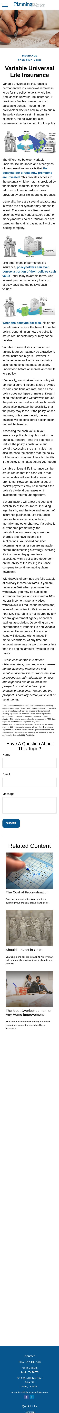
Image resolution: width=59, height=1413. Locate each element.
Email (6, 774)
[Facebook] (26, 1397)
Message (8, 794)
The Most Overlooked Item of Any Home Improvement (28, 1012)
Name (6, 754)
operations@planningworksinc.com (29, 1392)
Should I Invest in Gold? (24, 950)
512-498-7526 (33, 1362)
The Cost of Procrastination (27, 892)
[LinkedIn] (32, 1397)
